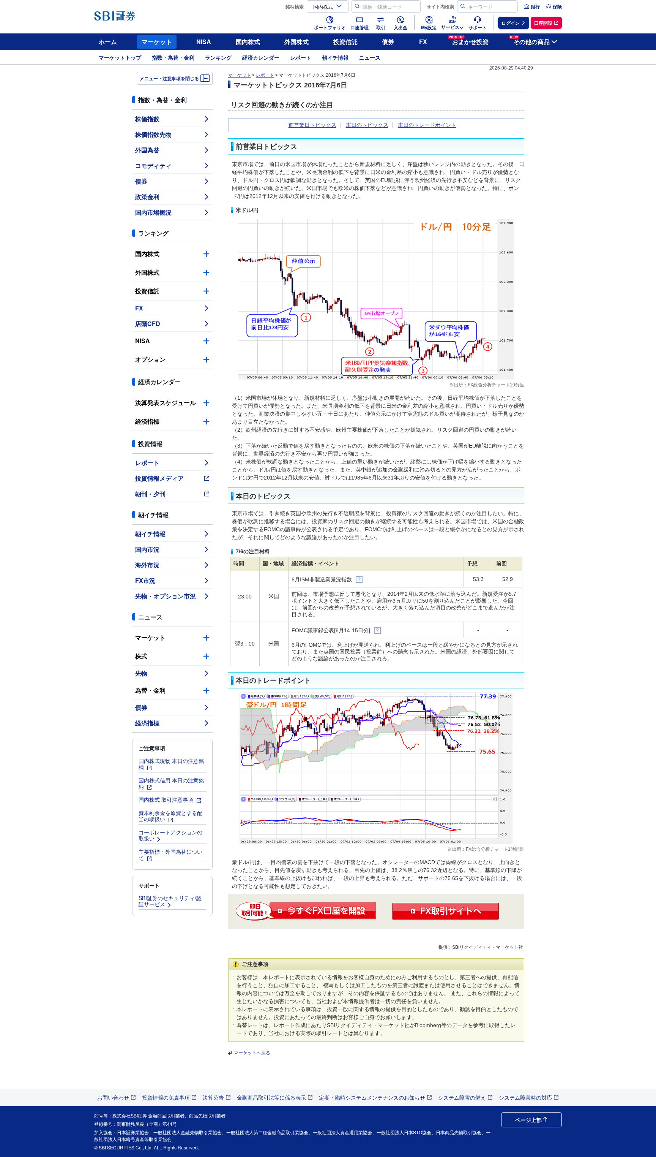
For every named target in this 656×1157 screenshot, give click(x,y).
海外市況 (147, 564)
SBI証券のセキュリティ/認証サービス (170, 901)
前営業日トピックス (312, 125)
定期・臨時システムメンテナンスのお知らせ (372, 1097)
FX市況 (145, 580)
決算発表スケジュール (165, 402)
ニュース (369, 57)
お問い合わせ (113, 1097)
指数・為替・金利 (173, 57)
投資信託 (345, 41)
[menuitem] (532, 6)
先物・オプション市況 (165, 596)
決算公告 (213, 1097)
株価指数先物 (153, 134)
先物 (141, 673)
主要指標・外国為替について (170, 855)
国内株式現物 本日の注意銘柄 (171, 764)
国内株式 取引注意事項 (167, 799)
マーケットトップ (120, 57)
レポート (300, 57)
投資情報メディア (159, 478)
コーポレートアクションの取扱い (170, 835)
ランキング (218, 57)
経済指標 (147, 421)
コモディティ (153, 165)
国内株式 (248, 41)
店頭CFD (147, 323)
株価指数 (147, 118)
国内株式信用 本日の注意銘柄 (171, 783)
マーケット (157, 41)
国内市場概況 (153, 212)
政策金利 (147, 196)
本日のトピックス (367, 125)
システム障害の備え (462, 1097)
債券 (388, 41)
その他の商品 (530, 40)
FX (423, 41)
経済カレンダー (260, 57)
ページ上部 (528, 1120)
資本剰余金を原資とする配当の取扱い (170, 816)
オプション (150, 359)
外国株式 (296, 41)
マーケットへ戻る (252, 1053)
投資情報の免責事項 (166, 1097)
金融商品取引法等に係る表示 (271, 1097)
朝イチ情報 (335, 57)
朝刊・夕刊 (150, 493)
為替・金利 (150, 690)
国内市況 (147, 549)
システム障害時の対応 (525, 1097)
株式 (141, 656)
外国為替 (147, 150)
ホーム (108, 41)
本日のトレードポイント (427, 125)
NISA (203, 41)
